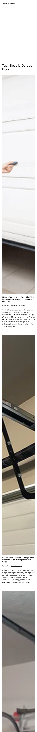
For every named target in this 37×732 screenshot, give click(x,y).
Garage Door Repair (16, 566)
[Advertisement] (18, 37)
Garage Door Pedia (8, 4)
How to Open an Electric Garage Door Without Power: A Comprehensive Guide (18, 560)
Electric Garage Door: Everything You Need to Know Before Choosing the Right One (18, 299)
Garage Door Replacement (18, 305)
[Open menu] (34, 4)
